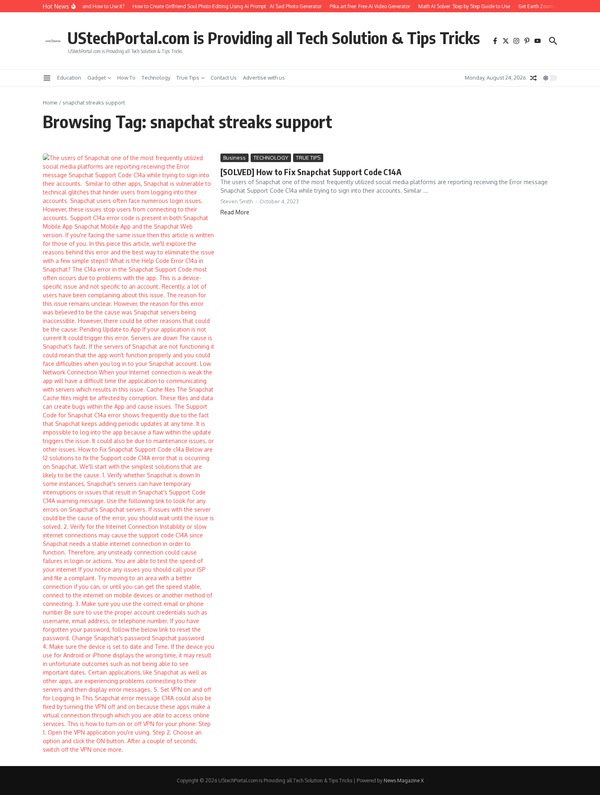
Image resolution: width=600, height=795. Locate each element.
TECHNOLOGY (270, 157)
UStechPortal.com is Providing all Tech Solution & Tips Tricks (273, 37)
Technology (156, 77)
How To (126, 77)
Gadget (96, 77)
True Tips (187, 77)
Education (69, 77)
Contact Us (224, 77)
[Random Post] (533, 78)
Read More (234, 212)
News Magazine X (404, 780)
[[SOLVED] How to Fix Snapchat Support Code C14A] (128, 454)
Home (50, 102)
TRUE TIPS (308, 157)
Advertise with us (264, 77)
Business (234, 157)
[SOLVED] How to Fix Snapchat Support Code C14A (311, 172)
